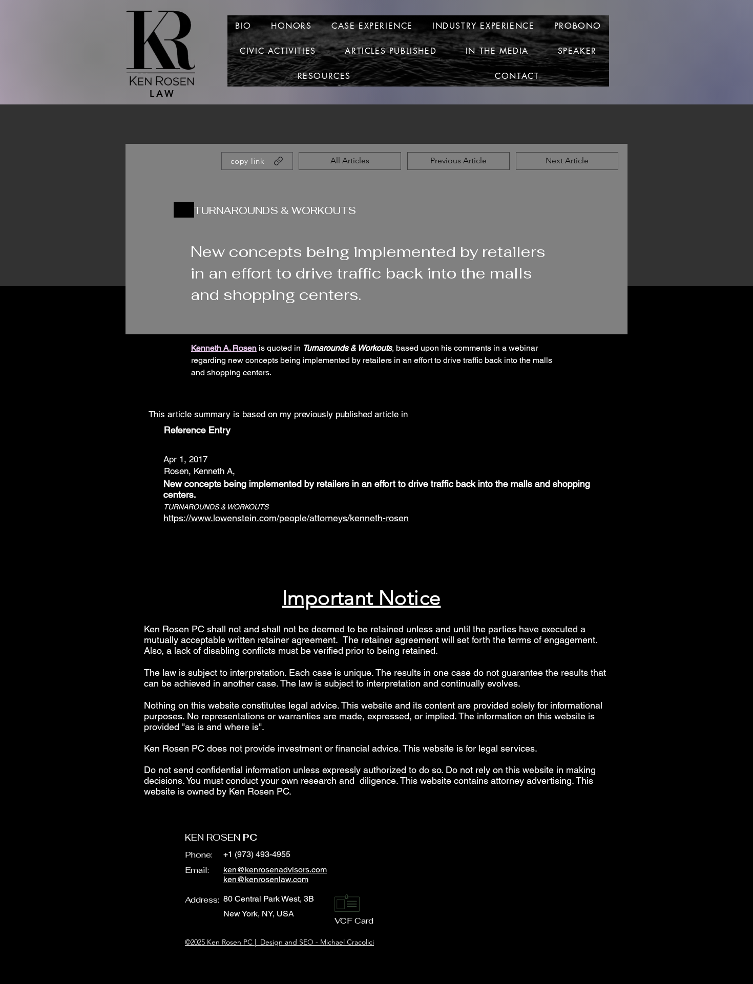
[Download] (184, 210)
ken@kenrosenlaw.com (265, 879)
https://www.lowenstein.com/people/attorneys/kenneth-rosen (286, 517)
